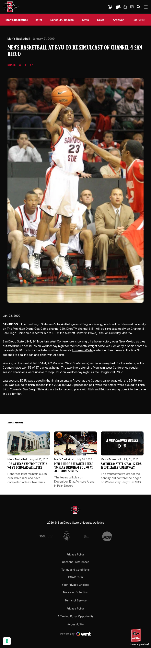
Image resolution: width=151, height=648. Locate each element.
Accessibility (75, 624)
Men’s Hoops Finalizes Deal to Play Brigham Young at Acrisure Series (73, 468)
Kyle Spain (127, 346)
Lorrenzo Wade (82, 350)
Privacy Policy (75, 554)
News (101, 19)
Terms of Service (76, 600)
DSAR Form (75, 577)
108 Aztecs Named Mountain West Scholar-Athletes (27, 466)
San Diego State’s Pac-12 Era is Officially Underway (121, 466)
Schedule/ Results (62, 19)
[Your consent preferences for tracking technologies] (7, 641)
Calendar (132, 7)
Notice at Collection (75, 592)
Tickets (118, 7)
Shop (125, 7)
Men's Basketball (18, 38)
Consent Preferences (75, 562)
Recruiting (140, 19)
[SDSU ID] (110, 7)
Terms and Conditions (75, 569)
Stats (85, 19)
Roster (38, 19)
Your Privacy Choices (75, 584)
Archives (118, 19)
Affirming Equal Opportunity (76, 616)
